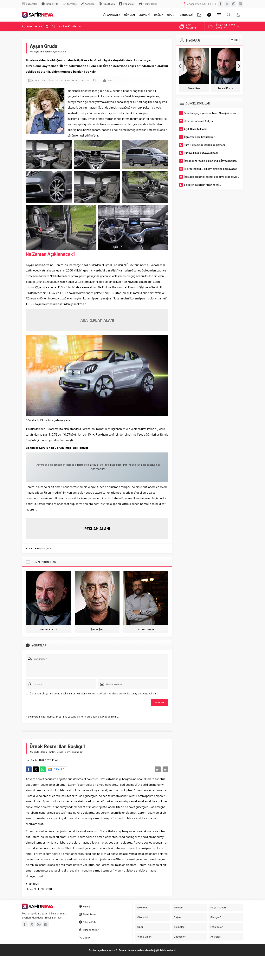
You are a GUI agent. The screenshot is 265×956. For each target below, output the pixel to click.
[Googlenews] (240, 4)
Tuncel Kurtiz (48, 629)
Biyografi (46, 51)
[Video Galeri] (209, 15)
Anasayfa (34, 51)
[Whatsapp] (233, 4)
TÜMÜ (234, 40)
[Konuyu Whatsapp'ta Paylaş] (43, 769)
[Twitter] (227, 4)
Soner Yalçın (146, 629)
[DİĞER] (219, 15)
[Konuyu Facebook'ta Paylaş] (29, 769)
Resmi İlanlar (48, 751)
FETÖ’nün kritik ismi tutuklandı (69, 27)
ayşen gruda (45, 548)
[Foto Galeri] (199, 15)
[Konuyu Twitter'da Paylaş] (36, 769)
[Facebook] (220, 4)
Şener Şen (97, 629)
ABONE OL (60, 769)
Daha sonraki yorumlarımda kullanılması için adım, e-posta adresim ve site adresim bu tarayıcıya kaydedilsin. (93, 693)
